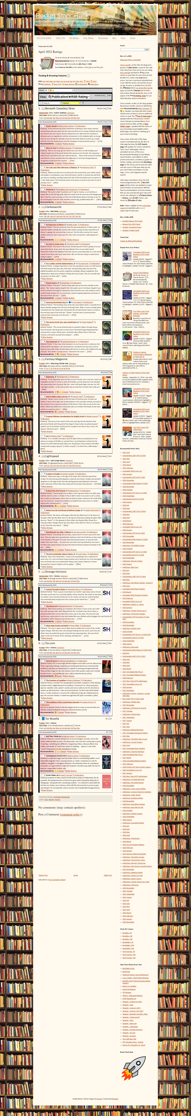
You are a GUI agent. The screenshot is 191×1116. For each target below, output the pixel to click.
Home (76, 875)
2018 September (129, 641)
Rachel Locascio (92, 416)
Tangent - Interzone (130, 1024)
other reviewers (144, 109)
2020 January (127, 530)
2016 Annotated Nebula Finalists (134, 761)
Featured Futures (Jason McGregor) (136, 975)
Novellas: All (127, 933)
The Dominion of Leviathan (56, 680)
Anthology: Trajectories (131, 839)
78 (51, 369)
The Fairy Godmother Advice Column (59, 554)
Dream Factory (51, 283)
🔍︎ (75, 126)
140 (45, 466)
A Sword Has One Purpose (55, 491)
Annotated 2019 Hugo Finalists (134, 589)
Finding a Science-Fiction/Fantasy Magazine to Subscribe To (142, 354)
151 (79, 466)
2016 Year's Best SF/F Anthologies (135, 776)
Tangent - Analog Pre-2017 (132, 1002)
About (132, 37)
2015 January (127, 919)
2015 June (126, 904)
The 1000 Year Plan (129, 1039)
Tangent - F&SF (128, 1021)
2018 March (127, 669)
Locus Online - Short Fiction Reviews (136, 978)
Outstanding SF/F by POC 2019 (134, 477)
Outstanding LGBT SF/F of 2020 (134, 456)
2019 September (129, 558)
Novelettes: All (128, 942)
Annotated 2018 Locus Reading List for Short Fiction (141, 391)
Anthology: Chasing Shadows (133, 752)
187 (54, 216)
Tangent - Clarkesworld (131, 1017)
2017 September (129, 718)
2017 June (126, 727)
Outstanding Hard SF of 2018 (133, 555)
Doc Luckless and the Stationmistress (59, 263)
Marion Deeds (73, 756)
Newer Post (43, 875)
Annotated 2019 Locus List (132, 527)
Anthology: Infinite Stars (131, 702)
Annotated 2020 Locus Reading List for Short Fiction (141, 334)
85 (67, 369)
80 (56, 369)
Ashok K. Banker (68, 474)
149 (73, 466)
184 (45, 216)
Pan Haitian (77, 302)
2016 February (128, 848)
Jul (64, 81)
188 (57, 216)
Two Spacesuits (51, 342)
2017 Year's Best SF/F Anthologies (141, 429)
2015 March (127, 913)
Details (59, 144)
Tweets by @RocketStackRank (131, 241)
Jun (61, 81)
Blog (114, 37)
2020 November (128, 487)
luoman (99, 1099)
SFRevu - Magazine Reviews (133, 996)
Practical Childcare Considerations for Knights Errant (65, 416)
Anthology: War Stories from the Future (137, 866)
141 (48, 466)
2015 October (128, 891)
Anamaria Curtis (88, 167)
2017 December (128, 691)
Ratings (57, 800)
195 (79, 216)
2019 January (127, 608)
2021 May (126, 459)
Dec (81, 81)
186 (51, 216)
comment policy (71, 814)
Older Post (108, 875)
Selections (94, 84)
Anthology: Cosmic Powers (133, 742)
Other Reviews (69, 144)
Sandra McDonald (91, 510)
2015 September (129, 894)
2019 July (126, 571)
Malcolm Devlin (69, 736)
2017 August (127, 721)
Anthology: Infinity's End (131, 629)
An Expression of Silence (55, 225)
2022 (46, 800)
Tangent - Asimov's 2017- (132, 1008)
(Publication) (81, 126)
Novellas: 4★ (127, 936)
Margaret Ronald (66, 606)
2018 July (126, 653)
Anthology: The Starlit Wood (133, 783)
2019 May (126, 580)
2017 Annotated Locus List (132, 684)
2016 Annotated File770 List (133, 755)
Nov (77, 81)
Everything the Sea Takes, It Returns (58, 532)
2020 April (126, 518)
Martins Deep (56, 436)
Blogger (115, 1099)
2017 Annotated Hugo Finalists (134, 749)
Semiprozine (43, 113)
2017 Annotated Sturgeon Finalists (135, 733)
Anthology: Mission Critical (132, 561)
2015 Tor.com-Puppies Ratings (133, 845)
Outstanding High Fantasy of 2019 (135, 484)
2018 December (128, 622)
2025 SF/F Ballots (44, 37)
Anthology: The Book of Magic (134, 614)
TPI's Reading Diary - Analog (133, 1042)
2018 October (128, 632)
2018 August (127, 644)
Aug (67, 81)
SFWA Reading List (129, 999)
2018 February (128, 678)
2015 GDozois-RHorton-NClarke (134, 854)
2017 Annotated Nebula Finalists (134, 675)
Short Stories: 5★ (129, 958)
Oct (74, 81)
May (58, 81)
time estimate (125, 73)
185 (48, 216)
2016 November (128, 801)
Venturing (49, 189)
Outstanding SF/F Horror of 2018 (135, 552)
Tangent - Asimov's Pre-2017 (133, 1011)
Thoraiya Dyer (83, 263)
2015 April (126, 910)
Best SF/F (58, 84)
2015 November (128, 888)
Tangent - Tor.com (129, 1033)
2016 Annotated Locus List (132, 770)
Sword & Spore (51, 661)
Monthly (51, 800)
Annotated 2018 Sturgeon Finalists (135, 595)
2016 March (127, 842)
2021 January (127, 474)
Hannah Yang (77, 397)
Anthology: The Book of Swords (134, 708)
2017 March (127, 758)
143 (54, 466)
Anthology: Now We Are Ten (133, 808)
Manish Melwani (74, 680)
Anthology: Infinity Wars (131, 714)
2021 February (128, 468)
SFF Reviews (127, 993)
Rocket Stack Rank (62, 15)
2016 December (128, 786)
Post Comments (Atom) (56, 880)
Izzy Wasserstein (80, 532)
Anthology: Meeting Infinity (133, 873)
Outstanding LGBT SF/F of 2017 (134, 656)
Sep (70, 81)
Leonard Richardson (69, 342)
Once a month (125, 65)
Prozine (42, 211)
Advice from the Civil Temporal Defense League (63, 510)
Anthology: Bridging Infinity (133, 798)
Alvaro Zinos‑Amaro (66, 126)
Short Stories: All (129, 952)
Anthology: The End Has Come (134, 860)
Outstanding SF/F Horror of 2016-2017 (137, 635)
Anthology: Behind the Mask (133, 730)
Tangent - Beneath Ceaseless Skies (135, 1014)
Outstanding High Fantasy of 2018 (135, 540)
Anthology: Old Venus (131, 885)
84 (64, 369)
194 (76, 216)
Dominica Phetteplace (68, 661)
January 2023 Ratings (141, 273)
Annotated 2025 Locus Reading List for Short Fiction (141, 254)
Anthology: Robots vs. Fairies (133, 605)
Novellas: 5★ (127, 939)
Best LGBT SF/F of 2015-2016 (133, 699)
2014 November (128, 922)
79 (53, 369)
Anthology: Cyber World (131, 795)
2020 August (127, 502)
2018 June (126, 660)
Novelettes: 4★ (128, 945)
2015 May (126, 907)
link (89, 67)
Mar (51, 81)
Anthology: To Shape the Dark (133, 780)
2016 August (127, 820)
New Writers (88, 37)
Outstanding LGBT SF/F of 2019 (134, 512)
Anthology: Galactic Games (133, 814)
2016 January (127, 851)
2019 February (128, 598)
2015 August (127, 897)
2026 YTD (60, 37)
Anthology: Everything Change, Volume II (138, 583)
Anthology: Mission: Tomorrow (134, 863)
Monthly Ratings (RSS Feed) (133, 221)
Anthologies (82, 84)
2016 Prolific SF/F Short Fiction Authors (137, 767)
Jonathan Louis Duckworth (68, 189)
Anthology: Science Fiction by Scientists (137, 792)
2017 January (127, 773)
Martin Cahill (73, 244)
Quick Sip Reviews (129, 989)
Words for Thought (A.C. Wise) (134, 1045)
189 (60, 216)
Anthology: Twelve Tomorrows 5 (135, 611)
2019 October (128, 549)
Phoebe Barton (73, 491)
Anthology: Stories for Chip (133, 876)
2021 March (127, 465)
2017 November (128, 705)
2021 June (126, 453)
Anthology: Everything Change (134, 804)
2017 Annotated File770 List (133, 672)
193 (73, 216)
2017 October (128, 711)
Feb (47, 81)
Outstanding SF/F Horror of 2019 (135, 493)
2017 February (128, 764)
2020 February (128, 524)
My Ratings (74, 37)
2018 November (128, 625)
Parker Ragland (87, 322)
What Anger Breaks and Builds (57, 626)
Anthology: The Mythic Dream (133, 546)
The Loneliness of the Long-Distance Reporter (63, 702)
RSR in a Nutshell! (134, 60)
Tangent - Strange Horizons (133, 1030)
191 (67, 216)
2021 (88, 81)
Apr (54, 81)
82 (60, 369)
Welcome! (124, 60)
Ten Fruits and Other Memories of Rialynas (61, 167)
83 (62, 369)
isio (47, 436)
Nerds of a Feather (129, 986)
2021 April (126, 462)
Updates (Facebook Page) (132, 227)
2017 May (126, 736)
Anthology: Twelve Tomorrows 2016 (136, 882)
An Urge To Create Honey (55, 244)
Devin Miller (75, 626)
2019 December (128, 536)
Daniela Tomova (88, 702)
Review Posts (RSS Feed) (131, 224)
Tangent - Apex (128, 1005)
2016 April (126, 835)
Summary (70, 113)
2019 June (126, 574)
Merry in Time (51, 148)
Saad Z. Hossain (66, 775)
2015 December (128, 870)
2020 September (129, 496)
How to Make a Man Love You (57, 397)
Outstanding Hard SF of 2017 (133, 638)
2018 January (127, 687)
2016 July (126, 826)
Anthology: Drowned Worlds (133, 823)
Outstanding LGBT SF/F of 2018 (134, 577)
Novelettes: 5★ (128, 949)
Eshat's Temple (51, 126)
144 (57, 466)
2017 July (126, 724)
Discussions (103, 37)
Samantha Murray (74, 589)
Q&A (123, 37)
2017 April (126, 745)
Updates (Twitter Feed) (131, 230)
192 (70, 216)
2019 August (127, 564)
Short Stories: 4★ (129, 955)
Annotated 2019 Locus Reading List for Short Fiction (141, 411)
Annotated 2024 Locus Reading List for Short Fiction (141, 293)
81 (58, 369)
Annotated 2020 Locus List (132, 471)
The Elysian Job (51, 606)
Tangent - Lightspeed (130, 1027)
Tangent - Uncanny (129, 1036)
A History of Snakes (53, 474)
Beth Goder (73, 225)
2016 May (126, 832)
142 (51, 466)
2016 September (129, 817)
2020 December (128, 480)
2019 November (128, 543)
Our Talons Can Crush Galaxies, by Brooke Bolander (141, 313)
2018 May (126, 663)
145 (60, 466)
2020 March (127, 521)
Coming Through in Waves (55, 589)
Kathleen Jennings (65, 148)
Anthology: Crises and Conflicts (134, 789)
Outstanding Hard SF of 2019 (133, 499)
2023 (95, 81)
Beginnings (50, 377)
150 (76, 466)
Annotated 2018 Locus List (132, 602)
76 (47, 369)
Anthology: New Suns (130, 567)
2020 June (126, 509)
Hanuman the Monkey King (56, 302)
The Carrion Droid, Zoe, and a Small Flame (61, 322)
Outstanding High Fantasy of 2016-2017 (137, 650)
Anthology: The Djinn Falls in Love (135, 739)
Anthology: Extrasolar (131, 647)
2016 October (128, 811)
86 (69, 369)
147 (67, 466)
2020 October (128, 490)
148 (70, 466)
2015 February (128, 916)
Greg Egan (66, 283)
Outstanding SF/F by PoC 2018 (134, 533)
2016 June (126, 829)
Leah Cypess (82, 554)
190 (63, 216)
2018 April (126, 666)
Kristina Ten (63, 377)
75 (45, 369)
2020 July (126, 505)
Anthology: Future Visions (132, 879)
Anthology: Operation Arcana (133, 857)
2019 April (126, 586)
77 (49, 369)
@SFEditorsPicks (129, 969)
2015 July (126, 901)
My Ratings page (140, 96)
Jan (44, 81)
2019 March (127, 592)
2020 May (126, 515)
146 (63, 466)
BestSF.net (126, 972)
